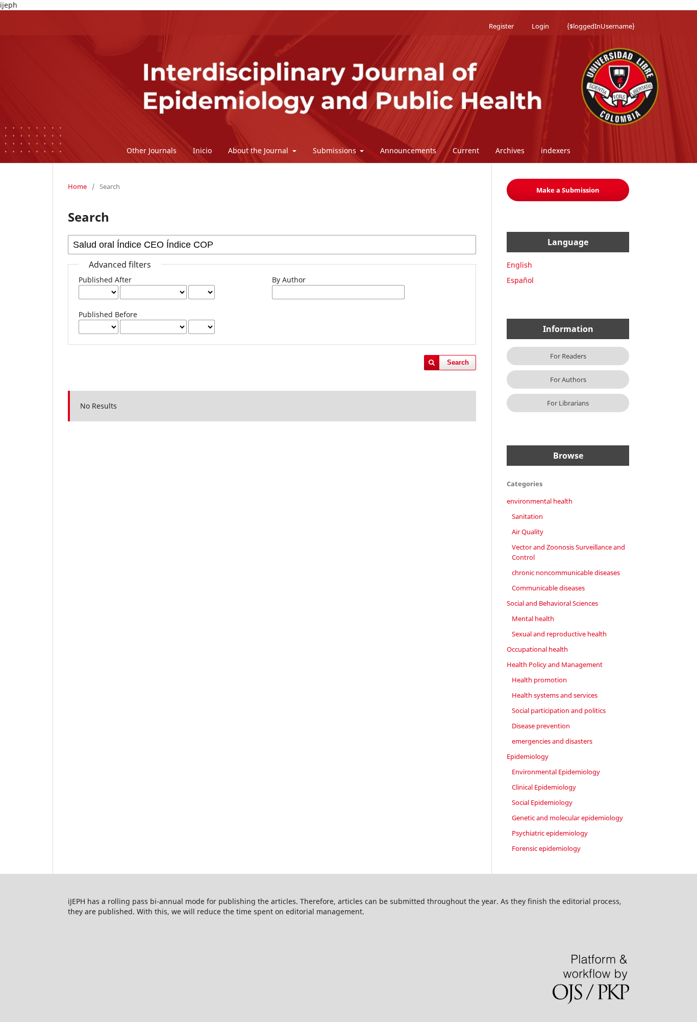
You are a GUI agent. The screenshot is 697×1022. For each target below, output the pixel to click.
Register (501, 26)
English (519, 265)
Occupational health (537, 649)
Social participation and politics (559, 710)
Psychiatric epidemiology (550, 833)
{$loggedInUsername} (601, 26)
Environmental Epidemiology (556, 771)
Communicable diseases (548, 587)
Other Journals (152, 150)
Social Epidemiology (542, 802)
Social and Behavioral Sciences (552, 603)
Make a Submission (568, 190)
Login (540, 26)
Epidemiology (528, 756)
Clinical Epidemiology (544, 787)
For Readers (568, 356)
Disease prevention (541, 725)
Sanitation (527, 516)
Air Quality (527, 531)
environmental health (539, 501)
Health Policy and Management (555, 664)
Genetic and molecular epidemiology (567, 817)
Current (466, 150)
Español (520, 280)
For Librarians (568, 403)
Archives (510, 150)
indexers (555, 150)
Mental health (533, 618)
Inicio (202, 150)
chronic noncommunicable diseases (566, 572)
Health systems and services (555, 695)
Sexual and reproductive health (559, 633)
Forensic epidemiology (546, 848)
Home (77, 186)
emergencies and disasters (552, 741)
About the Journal (259, 150)
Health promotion (539, 679)
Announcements (408, 150)
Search (458, 362)
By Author (289, 279)
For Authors (568, 379)
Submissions (335, 150)
